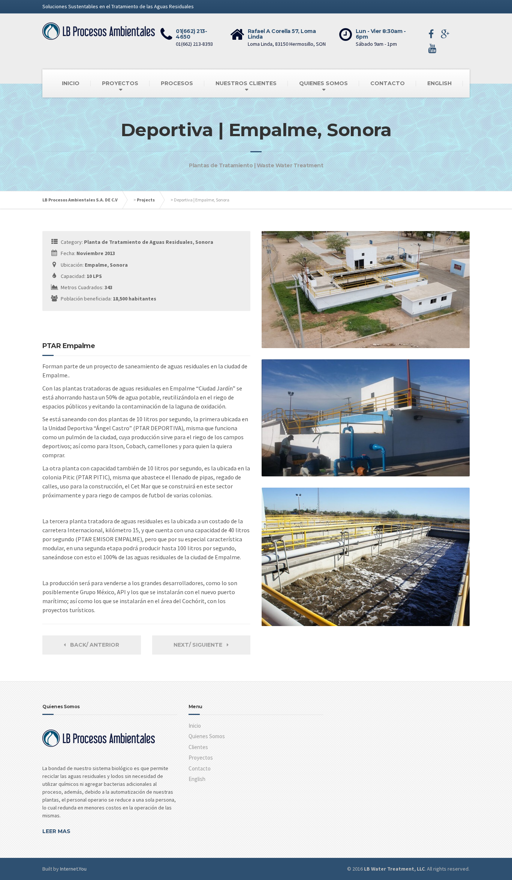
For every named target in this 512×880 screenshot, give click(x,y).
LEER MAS (56, 831)
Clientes (198, 747)
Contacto (200, 768)
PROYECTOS (120, 83)
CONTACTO (387, 83)
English (197, 778)
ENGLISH (439, 83)
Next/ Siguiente (200, 644)
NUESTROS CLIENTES (246, 83)
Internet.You (73, 868)
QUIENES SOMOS (323, 83)
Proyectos (201, 757)
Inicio (195, 725)
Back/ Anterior (92, 644)
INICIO (70, 83)
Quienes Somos (207, 736)
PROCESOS (177, 83)
